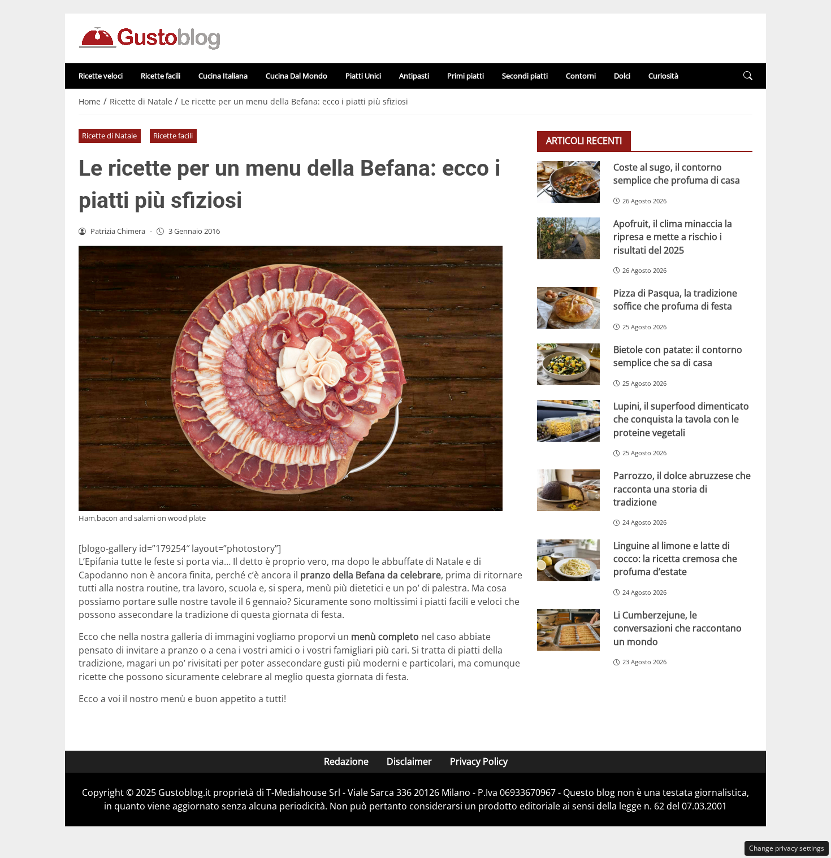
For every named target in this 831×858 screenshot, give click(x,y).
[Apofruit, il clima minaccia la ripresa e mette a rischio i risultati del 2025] (568, 238)
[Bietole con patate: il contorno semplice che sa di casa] (568, 364)
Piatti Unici (363, 76)
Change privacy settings (786, 848)
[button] (747, 75)
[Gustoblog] (149, 37)
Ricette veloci (101, 76)
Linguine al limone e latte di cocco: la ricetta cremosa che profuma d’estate (675, 558)
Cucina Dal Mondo (296, 76)
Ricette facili (160, 76)
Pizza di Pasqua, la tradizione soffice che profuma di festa (675, 299)
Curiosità (663, 76)
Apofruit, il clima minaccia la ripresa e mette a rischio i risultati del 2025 (672, 236)
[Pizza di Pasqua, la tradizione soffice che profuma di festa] (568, 308)
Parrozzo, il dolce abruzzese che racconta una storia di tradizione (682, 488)
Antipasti (414, 76)
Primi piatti (465, 76)
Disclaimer (409, 761)
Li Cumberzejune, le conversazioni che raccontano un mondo (677, 628)
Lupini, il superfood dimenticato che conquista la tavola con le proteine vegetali (681, 419)
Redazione (346, 761)
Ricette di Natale (109, 135)
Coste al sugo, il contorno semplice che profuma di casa (676, 173)
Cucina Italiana (223, 76)
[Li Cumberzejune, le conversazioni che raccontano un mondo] (568, 630)
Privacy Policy (479, 761)
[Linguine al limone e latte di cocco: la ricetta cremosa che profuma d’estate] (568, 560)
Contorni (581, 76)
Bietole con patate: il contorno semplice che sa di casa (677, 356)
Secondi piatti (525, 76)
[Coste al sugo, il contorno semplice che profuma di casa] (568, 182)
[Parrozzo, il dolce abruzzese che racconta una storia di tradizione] (568, 490)
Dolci (622, 76)
